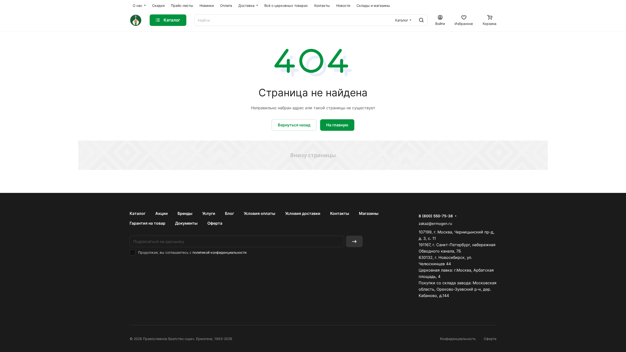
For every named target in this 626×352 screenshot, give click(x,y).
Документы (186, 223)
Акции (161, 213)
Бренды (185, 213)
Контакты (339, 213)
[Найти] (421, 20)
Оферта (214, 223)
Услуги (208, 213)
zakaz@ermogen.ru (435, 223)
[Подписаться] (354, 241)
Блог (229, 213)
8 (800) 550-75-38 (436, 216)
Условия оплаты (259, 213)
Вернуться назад (294, 124)
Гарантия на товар (147, 223)
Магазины (369, 213)
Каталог (137, 213)
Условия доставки (302, 213)
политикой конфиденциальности (219, 252)
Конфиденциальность (458, 339)
